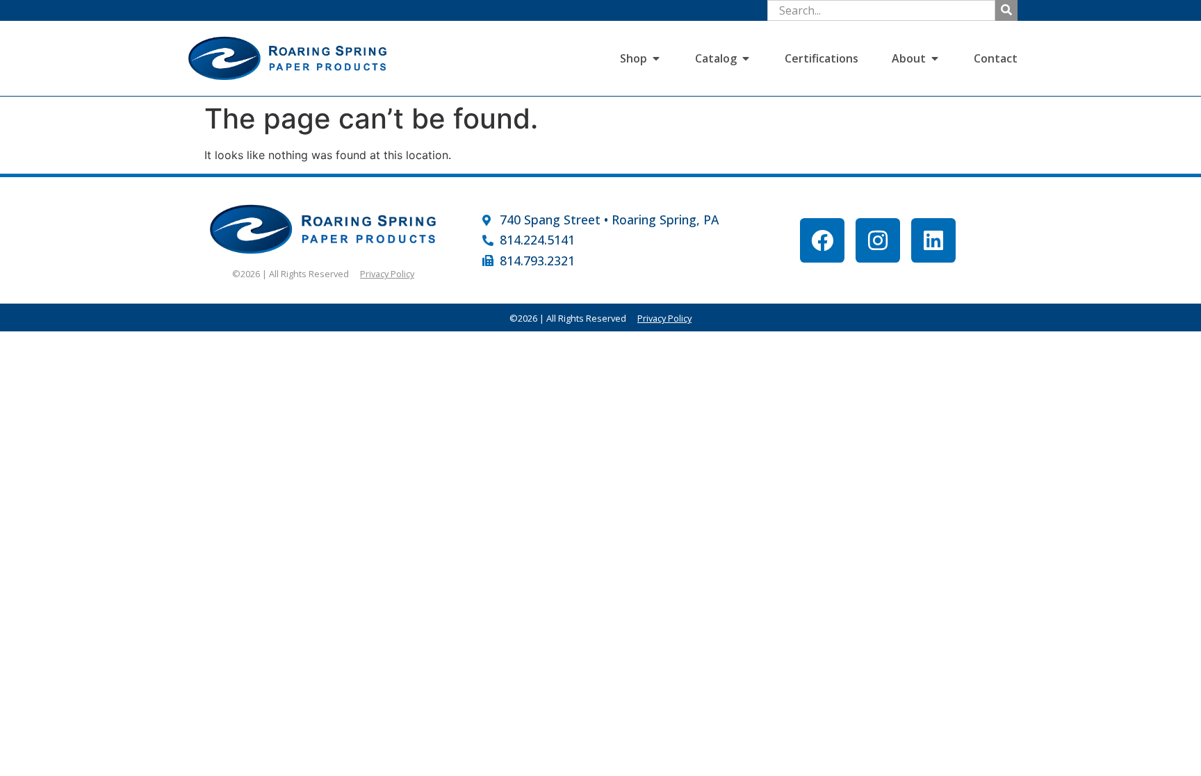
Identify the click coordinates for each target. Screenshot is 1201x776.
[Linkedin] (933, 240)
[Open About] (934, 58)
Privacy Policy (387, 273)
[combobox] (881, 10)
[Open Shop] (656, 58)
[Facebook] (822, 240)
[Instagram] (878, 240)
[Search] (1006, 10)
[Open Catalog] (745, 58)
